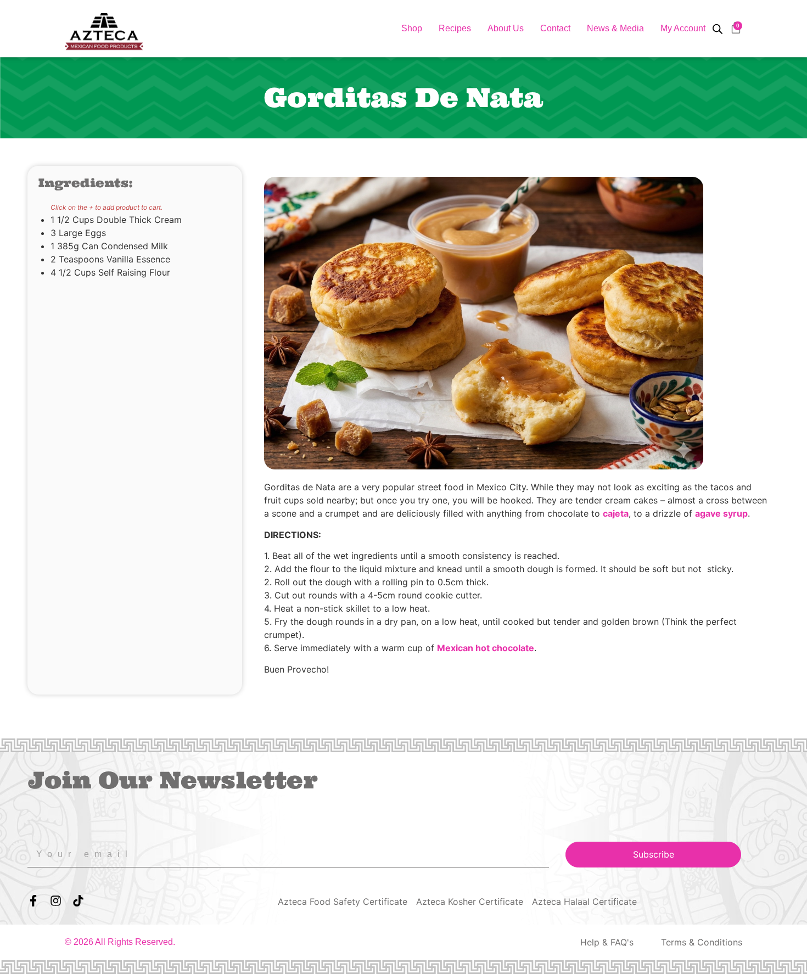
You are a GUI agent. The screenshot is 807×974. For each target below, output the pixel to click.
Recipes (455, 28)
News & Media (615, 28)
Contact (555, 28)
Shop (411, 28)
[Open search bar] (717, 28)
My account (682, 28)
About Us (505, 28)
